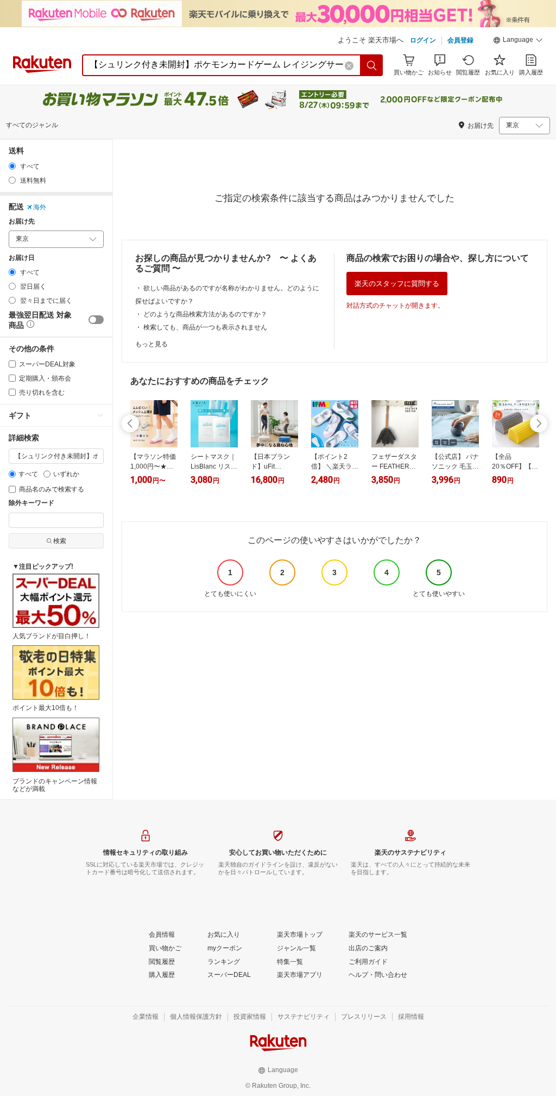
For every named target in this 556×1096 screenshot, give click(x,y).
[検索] (372, 65)
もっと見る (151, 344)
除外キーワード (31, 503)
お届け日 (22, 257)
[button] (518, 41)
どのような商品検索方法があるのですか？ (205, 314)
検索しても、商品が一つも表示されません (205, 327)
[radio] (12, 166)
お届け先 (22, 221)
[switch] (96, 319)
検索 (59, 541)
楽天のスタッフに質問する (397, 283)
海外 (39, 207)
